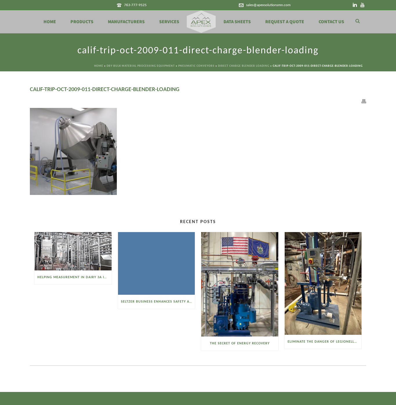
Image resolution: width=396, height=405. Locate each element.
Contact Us (331, 22)
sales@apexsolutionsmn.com (268, 5)
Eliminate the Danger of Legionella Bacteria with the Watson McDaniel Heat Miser (325, 341)
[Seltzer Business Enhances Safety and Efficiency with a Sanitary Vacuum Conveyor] (156, 263)
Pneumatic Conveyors (196, 66)
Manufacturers (126, 22)
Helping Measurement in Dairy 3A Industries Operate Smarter (74, 277)
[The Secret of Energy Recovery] (239, 284)
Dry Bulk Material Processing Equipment (141, 66)
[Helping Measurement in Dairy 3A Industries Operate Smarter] (73, 251)
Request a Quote (284, 22)
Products (81, 22)
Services (169, 22)
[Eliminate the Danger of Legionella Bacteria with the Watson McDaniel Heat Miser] (323, 283)
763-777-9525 (135, 5)
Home (49, 22)
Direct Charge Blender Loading (243, 66)
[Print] (364, 101)
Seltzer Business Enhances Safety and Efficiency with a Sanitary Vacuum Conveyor (158, 301)
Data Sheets (237, 22)
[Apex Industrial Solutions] (201, 21)
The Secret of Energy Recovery (240, 343)
